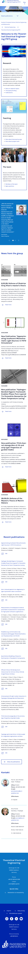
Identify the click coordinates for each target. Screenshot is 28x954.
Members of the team (11, 184)
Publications (9, 92)
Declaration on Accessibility (16, 892)
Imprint (9, 910)
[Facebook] (11, 918)
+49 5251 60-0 (14, 936)
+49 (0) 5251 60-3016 (14, 879)
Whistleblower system (15, 913)
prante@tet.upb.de (14, 884)
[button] (9, 240)
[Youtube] (21, 918)
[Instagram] (6, 918)
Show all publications (13, 762)
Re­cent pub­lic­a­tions (7, 16)
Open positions (9, 186)
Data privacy (21, 910)
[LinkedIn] (16, 918)
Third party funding (10, 90)
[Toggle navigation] (17, 15)
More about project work (12, 141)
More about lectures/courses (13, 139)
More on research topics (12, 88)
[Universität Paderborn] (14, 944)
